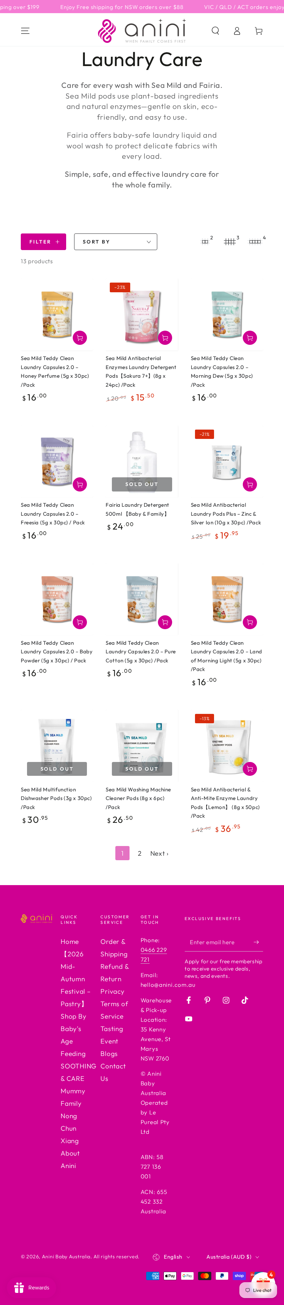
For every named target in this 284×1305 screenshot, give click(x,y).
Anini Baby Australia (66, 1256)
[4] (255, 241)
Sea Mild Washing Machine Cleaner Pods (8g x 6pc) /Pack (138, 798)
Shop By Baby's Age (73, 1028)
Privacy (112, 991)
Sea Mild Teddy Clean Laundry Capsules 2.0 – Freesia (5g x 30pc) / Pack (53, 514)
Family (71, 1103)
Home (70, 941)
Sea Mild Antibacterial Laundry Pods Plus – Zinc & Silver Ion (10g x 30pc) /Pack (226, 514)
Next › (159, 853)
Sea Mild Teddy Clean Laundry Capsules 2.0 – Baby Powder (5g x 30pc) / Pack (56, 652)
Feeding (73, 1053)
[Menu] (25, 31)
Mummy (73, 1091)
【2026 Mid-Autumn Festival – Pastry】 (75, 979)
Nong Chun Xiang (70, 1128)
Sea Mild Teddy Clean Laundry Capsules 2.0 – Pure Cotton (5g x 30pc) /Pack (141, 652)
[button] (215, 31)
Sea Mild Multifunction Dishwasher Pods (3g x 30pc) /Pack (56, 798)
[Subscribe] (258, 942)
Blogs (109, 1053)
